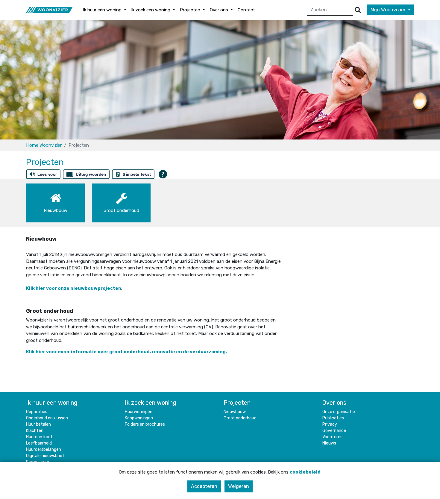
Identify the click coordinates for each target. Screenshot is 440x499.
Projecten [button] (190, 10)
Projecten (237, 402)
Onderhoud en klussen (47, 418)
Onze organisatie (338, 411)
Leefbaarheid (39, 443)
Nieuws (329, 443)
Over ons (334, 402)
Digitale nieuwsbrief (45, 455)
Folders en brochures (145, 424)
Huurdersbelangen (43, 449)
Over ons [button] (219, 10)
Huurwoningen (138, 411)
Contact (246, 10)
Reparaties (36, 411)
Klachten (34, 430)
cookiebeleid (305, 472)
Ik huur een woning (52, 402)
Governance (334, 430)
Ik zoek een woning (150, 402)
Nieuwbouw (235, 411)
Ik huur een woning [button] (103, 10)
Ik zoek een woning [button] (151, 10)
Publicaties (333, 418)
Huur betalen (38, 424)
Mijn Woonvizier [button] (389, 10)
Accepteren (204, 486)
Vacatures (332, 436)
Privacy (329, 424)
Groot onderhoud (240, 418)
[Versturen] (357, 10)
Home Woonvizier (44, 145)
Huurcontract (39, 436)
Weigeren (238, 486)
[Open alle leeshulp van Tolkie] (163, 174)
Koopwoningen (139, 418)
